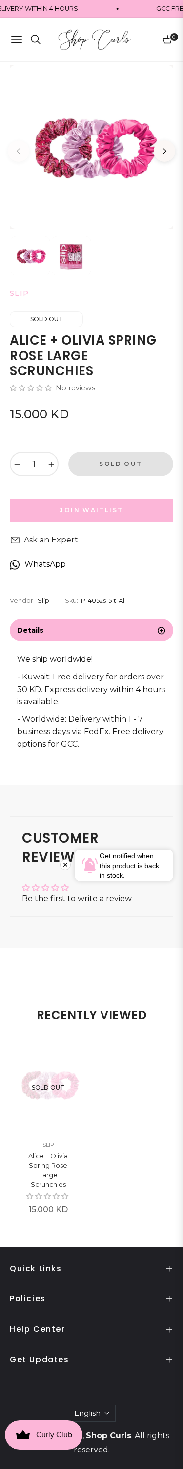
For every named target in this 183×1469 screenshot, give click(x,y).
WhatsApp (45, 564)
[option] (91, 147)
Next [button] (164, 151)
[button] (32, 388)
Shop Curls (108, 1435)
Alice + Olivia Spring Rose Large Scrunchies (48, 1170)
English (87, 1413)
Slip (48, 1144)
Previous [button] (18, 151)
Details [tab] (30, 630)
